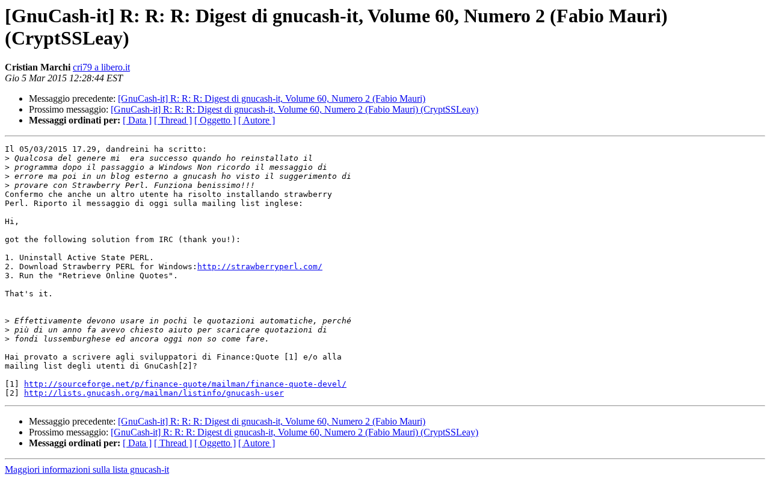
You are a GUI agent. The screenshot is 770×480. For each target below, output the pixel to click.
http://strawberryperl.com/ (259, 266)
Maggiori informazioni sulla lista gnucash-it (87, 469)
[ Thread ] (173, 120)
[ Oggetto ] (215, 120)
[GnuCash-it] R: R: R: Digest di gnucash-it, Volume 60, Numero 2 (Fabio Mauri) (271, 98)
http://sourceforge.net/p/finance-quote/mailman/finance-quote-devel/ (185, 383)
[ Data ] (137, 120)
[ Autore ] (256, 120)
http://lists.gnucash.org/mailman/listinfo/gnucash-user (154, 392)
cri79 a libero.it (101, 67)
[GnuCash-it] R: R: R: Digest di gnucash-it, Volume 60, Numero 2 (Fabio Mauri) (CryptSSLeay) (294, 109)
